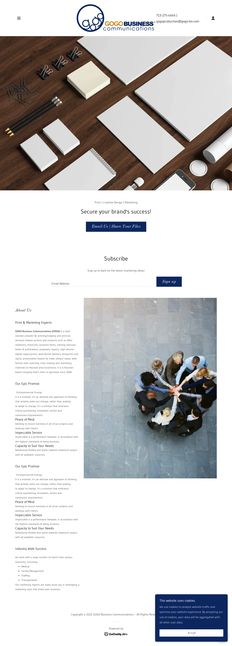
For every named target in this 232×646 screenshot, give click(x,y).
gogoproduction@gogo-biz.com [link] (177, 21)
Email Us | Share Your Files (116, 227)
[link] (116, 18)
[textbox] (101, 282)
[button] (18, 18)
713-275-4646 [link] (165, 15)
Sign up (169, 282)
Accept (191, 633)
